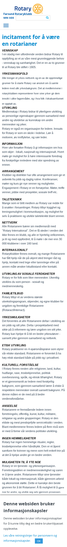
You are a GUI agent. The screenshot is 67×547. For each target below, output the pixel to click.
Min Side (8, 18)
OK (39, 541)
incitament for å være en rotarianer (31, 40)
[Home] (23, 8)
